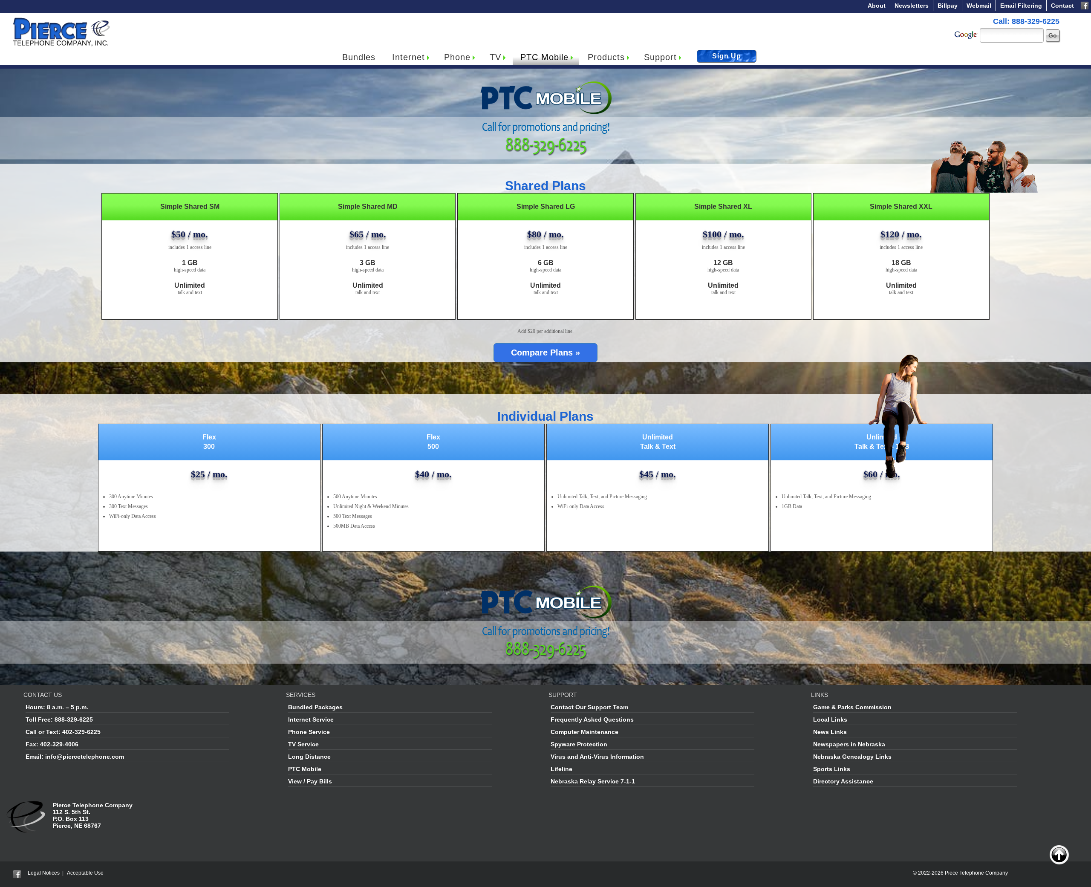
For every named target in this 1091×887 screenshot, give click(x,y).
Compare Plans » (545, 352)
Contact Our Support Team (589, 707)
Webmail (979, 5)
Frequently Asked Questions (592, 719)
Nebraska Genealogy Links (852, 756)
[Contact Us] (26, 805)
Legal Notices (44, 873)
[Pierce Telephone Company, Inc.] (61, 19)
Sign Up (726, 56)
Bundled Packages (315, 707)
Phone (457, 57)
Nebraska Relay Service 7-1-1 (593, 781)
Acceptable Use (85, 873)
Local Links (830, 719)
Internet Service (311, 719)
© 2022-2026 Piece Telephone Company (960, 873)
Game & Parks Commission (852, 707)
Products (606, 57)
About (877, 5)
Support (660, 57)
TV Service (303, 744)
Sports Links (831, 769)
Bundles (358, 57)
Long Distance (309, 756)
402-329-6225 (81, 731)
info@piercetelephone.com (84, 756)
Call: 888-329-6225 (1026, 21)
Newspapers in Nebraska (849, 744)
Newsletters (912, 5)
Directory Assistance (843, 781)
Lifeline (561, 769)
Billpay (948, 5)
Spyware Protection (579, 744)
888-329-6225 (74, 719)
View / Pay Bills (310, 781)
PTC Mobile (544, 57)
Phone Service (309, 731)
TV (495, 57)
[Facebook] (1084, 4)
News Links (830, 731)
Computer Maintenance (584, 731)
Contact (1062, 5)
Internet (408, 57)
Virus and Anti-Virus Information (597, 756)
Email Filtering (1021, 5)
